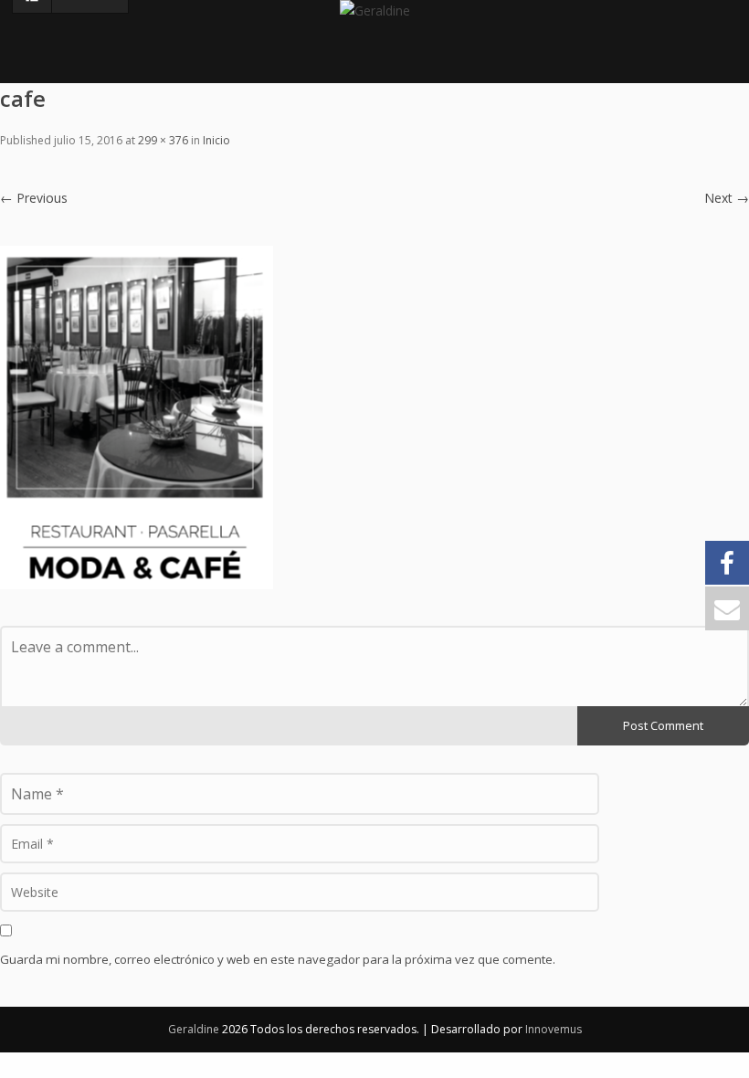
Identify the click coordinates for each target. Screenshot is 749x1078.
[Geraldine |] (375, 18)
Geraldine (195, 1029)
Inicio (216, 140)
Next (726, 197)
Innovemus (553, 1029)
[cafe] (136, 416)
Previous (34, 197)
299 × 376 (163, 140)
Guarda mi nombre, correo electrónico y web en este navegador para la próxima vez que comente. (277, 959)
